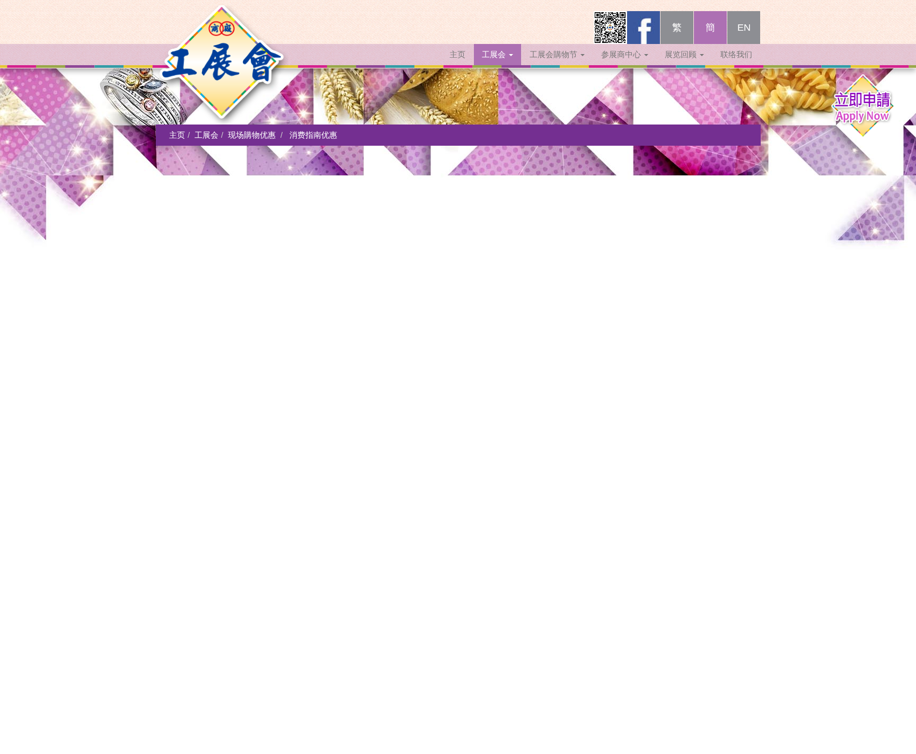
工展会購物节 (554, 54)
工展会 (495, 54)
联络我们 (736, 54)
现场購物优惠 (252, 134)
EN (744, 27)
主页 (457, 54)
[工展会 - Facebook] (643, 27)
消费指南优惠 (313, 134)
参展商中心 (622, 54)
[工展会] (222, 24)
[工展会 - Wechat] (610, 27)
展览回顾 (682, 54)
